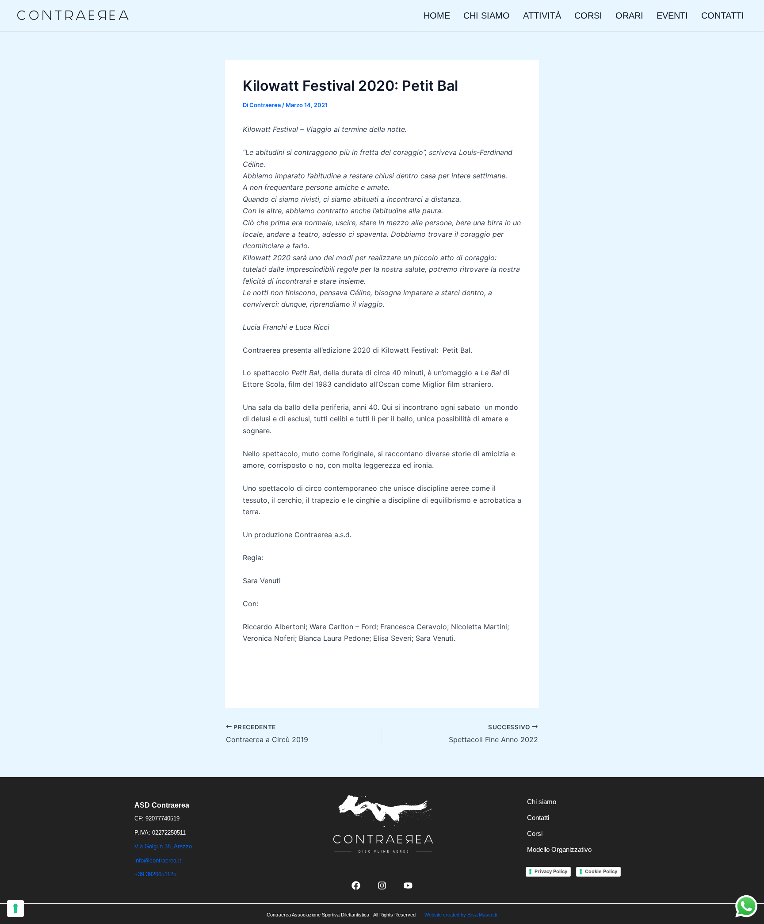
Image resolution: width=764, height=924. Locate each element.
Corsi (588, 15)
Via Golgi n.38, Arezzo (163, 846)
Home (437, 15)
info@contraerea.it (157, 860)
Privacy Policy (551, 871)
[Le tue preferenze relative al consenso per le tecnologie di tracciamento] (15, 908)
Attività (542, 15)
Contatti (722, 15)
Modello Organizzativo (559, 849)
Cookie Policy (601, 871)
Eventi (672, 15)
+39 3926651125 (155, 874)
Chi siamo (486, 15)
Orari (629, 15)
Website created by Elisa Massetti (460, 914)
